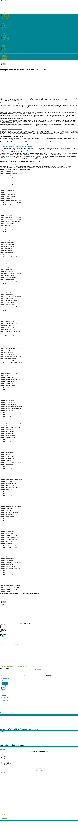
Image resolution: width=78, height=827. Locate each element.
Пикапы (5, 758)
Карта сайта (4, 59)
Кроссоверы (6, 755)
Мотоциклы (4, 29)
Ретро (3, 26)
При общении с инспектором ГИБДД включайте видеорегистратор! (16, 644)
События (4, 30)
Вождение (4, 28)
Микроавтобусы (7, 763)
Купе (5, 757)
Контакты (4, 58)
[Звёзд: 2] (27, 609)
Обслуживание (5, 25)
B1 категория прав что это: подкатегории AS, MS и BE (11, 744)
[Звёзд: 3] (46, 609)
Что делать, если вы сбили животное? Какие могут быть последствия (16, 659)
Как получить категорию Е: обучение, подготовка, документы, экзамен (15, 712)
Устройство (4, 24)
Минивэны (6, 761)
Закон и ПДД (5, 18)
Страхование (5, 19)
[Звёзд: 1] (9, 609)
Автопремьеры (5, 14)
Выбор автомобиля (6, 16)
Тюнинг (4, 22)
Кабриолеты (6, 762)
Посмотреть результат (39, 770)
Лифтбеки (6, 764)
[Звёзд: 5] (9, 619)
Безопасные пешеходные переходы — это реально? (13, 651)
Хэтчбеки (6, 759)
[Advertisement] (9, 793)
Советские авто (5, 27)
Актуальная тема (5, 15)
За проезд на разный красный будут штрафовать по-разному (14, 666)
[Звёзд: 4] (64, 609)
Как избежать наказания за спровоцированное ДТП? (11, 728)
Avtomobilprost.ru (23, 820)
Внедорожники (7, 753)
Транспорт (4, 32)
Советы (4, 21)
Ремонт (3, 23)
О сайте (4, 55)
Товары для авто (5, 33)
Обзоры (4, 17)
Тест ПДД (4, 56)
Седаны (5, 756)
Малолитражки (7, 766)
